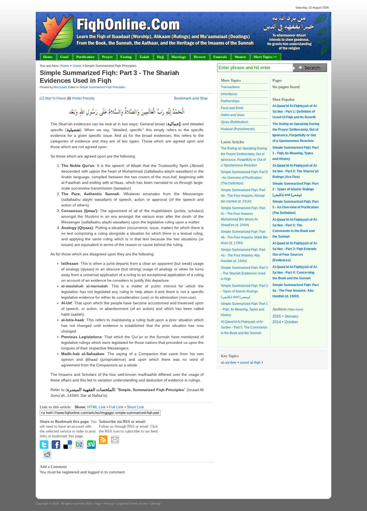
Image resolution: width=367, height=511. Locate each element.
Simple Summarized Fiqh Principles (102, 87)
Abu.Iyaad (60, 87)
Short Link (135, 407)
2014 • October (285, 322)
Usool (77, 66)
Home (64, 66)
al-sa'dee (228, 362)
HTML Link (96, 407)
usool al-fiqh (250, 362)
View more (295, 309)
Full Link (116, 407)
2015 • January (285, 316)
